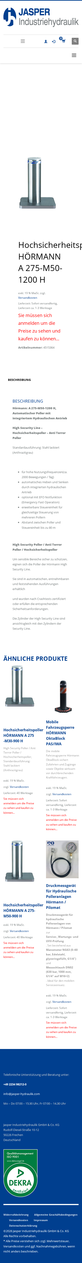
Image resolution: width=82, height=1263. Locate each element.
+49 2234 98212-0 (14, 1084)
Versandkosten (27, 297)
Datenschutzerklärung (23, 1225)
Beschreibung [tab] (19, 380)
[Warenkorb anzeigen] (63, 41)
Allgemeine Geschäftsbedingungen (55, 1214)
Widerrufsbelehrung (15, 1214)
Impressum (41, 1220)
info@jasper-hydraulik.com (21, 1094)
